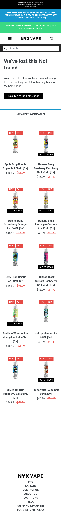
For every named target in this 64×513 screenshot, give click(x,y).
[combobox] (31, 48)
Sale (19, 133)
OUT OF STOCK (46, 154)
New (11, 133)
